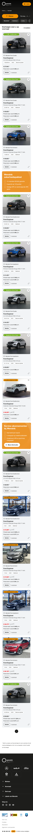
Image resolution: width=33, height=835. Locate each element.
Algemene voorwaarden (8, 827)
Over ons (4, 819)
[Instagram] (6, 805)
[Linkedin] (10, 805)
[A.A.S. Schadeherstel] (26, 815)
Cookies (4, 822)
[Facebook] (3, 805)
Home (3, 10)
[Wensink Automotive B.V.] (7, 4)
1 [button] (16, 731)
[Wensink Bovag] (13, 815)
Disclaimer (5, 824)
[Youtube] (13, 805)
